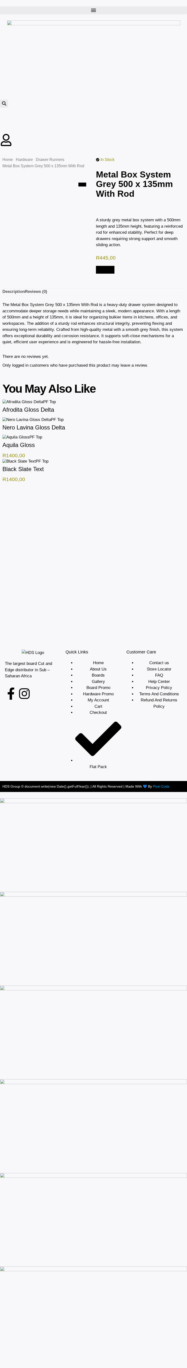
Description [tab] (13, 291)
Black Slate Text (23, 469)
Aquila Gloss (18, 445)
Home (7, 160)
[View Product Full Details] (22, 402)
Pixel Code (161, 786)
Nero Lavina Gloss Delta (33, 427)
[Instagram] (24, 694)
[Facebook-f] (11, 694)
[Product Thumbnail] (82, 184)
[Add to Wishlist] (109, 270)
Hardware (24, 160)
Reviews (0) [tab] (36, 291)
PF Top (49, 402)
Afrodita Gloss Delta (28, 409)
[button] (93, 10)
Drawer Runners (50, 160)
